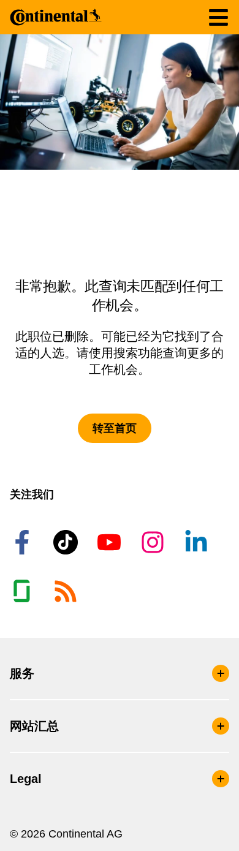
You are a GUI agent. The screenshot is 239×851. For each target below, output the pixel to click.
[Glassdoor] (24, 591)
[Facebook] (24, 542)
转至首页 (115, 428)
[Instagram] (154, 542)
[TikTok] (67, 542)
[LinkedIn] (198, 542)
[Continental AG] (56, 17)
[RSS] (67, 591)
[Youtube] (111, 542)
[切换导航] (218, 17)
